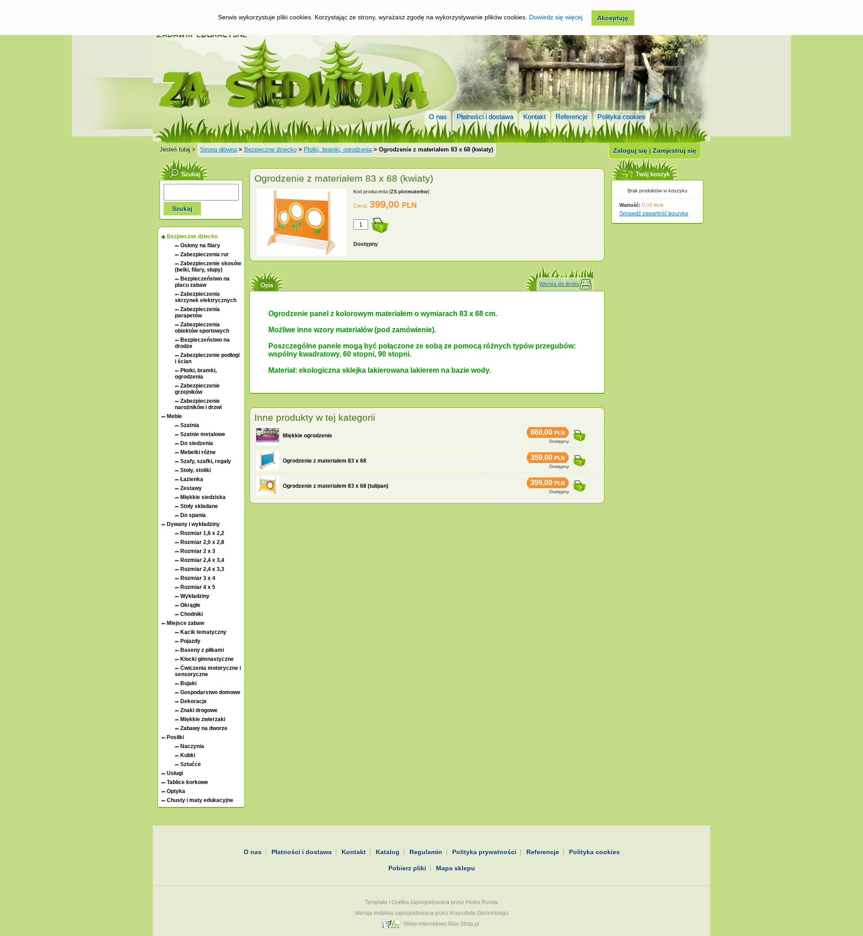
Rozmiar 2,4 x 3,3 (202, 569)
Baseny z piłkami (202, 650)
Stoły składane (199, 506)
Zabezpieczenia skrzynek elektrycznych (205, 297)
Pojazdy (190, 641)
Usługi (175, 773)
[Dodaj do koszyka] (579, 433)
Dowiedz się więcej (556, 17)
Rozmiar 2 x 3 (197, 551)
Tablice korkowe (187, 782)
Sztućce (190, 764)
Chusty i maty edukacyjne (200, 800)
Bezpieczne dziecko (270, 149)
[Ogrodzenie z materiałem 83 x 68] (267, 460)
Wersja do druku (559, 284)
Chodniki (191, 614)
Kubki (187, 755)
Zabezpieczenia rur (204, 254)
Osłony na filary (200, 245)
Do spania (193, 515)
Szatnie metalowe (202, 434)
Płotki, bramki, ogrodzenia (338, 149)
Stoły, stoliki (195, 470)
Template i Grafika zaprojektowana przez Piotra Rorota (431, 902)
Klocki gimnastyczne (207, 659)
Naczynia (192, 746)
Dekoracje (193, 701)
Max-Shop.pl (463, 924)
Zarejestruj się (674, 150)
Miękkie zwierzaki (202, 719)
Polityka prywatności (484, 852)
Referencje (571, 116)
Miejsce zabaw (185, 623)
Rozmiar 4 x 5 (197, 587)
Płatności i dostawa (485, 116)
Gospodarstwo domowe (210, 692)
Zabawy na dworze (203, 728)
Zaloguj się (630, 150)
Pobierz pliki (407, 868)
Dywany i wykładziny (193, 524)
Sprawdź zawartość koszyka (653, 213)
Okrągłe (190, 605)
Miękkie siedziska (203, 497)
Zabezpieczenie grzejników (197, 389)
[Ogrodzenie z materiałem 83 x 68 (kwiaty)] (302, 254)
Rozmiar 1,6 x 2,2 (202, 533)
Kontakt (534, 116)
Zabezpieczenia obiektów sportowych (202, 327)
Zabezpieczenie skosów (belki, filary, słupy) (208, 266)
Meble (174, 416)
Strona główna (218, 149)
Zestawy (191, 488)
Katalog (388, 852)
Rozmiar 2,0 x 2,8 (202, 542)
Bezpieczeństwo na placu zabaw (202, 282)
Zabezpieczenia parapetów (197, 312)
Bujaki (188, 683)
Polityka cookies (621, 116)
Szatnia (189, 425)
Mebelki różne (198, 452)
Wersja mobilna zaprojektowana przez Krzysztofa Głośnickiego (431, 913)
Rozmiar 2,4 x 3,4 (202, 560)
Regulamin (425, 852)
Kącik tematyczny (203, 632)
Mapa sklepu (455, 868)
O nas (438, 116)
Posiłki (175, 737)
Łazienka (191, 479)
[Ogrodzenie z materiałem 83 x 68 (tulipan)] (267, 485)
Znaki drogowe (199, 710)
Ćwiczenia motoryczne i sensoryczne (208, 671)
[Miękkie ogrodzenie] (267, 435)
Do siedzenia (196, 443)
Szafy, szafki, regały (205, 461)
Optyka (176, 791)
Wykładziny (194, 596)
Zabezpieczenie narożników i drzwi (198, 404)
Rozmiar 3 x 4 (197, 578)
